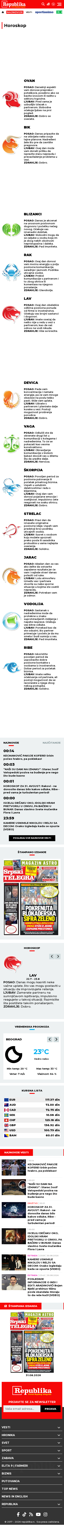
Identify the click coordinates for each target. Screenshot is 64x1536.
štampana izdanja (23, 1306)
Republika (10, 1504)
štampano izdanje (32, 852)
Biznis (6, 1473)
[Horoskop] (53, 4)
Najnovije (11, 742)
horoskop (32, 948)
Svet (5, 1442)
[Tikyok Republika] (25, 1514)
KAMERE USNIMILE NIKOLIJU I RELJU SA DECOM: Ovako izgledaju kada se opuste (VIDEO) (31, 826)
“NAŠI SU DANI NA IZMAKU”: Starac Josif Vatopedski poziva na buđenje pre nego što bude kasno (30, 772)
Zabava (8, 1458)
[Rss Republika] (31, 1514)
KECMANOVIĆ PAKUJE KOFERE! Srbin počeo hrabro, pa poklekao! (28, 757)
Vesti (29, 12)
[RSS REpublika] (39, 1514)
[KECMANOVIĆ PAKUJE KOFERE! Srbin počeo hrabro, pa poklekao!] (14, 1167)
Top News (10, 1488)
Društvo (33, 1203)
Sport (7, 1450)
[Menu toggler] (59, 4)
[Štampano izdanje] (33, 1342)
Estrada (32, 1255)
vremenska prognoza (32, 1026)
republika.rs (28, 1521)
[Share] (5, 1205)
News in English (15, 1496)
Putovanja (11, 1481)
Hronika (8, 1435)
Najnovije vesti (16, 1152)
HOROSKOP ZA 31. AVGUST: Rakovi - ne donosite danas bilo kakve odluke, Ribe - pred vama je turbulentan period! (31, 789)
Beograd (14, 1039)
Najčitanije (52, 742)
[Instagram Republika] (45, 1514)
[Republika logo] (15, 4)
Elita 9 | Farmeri (15, 1465)
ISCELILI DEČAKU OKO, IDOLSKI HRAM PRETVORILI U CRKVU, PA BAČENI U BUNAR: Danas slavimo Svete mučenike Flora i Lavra (30, 807)
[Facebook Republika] (19, 1514)
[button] (52, 956)
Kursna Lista (32, 1090)
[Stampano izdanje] (32, 897)
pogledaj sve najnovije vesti (32, 838)
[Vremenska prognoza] (48, 4)
